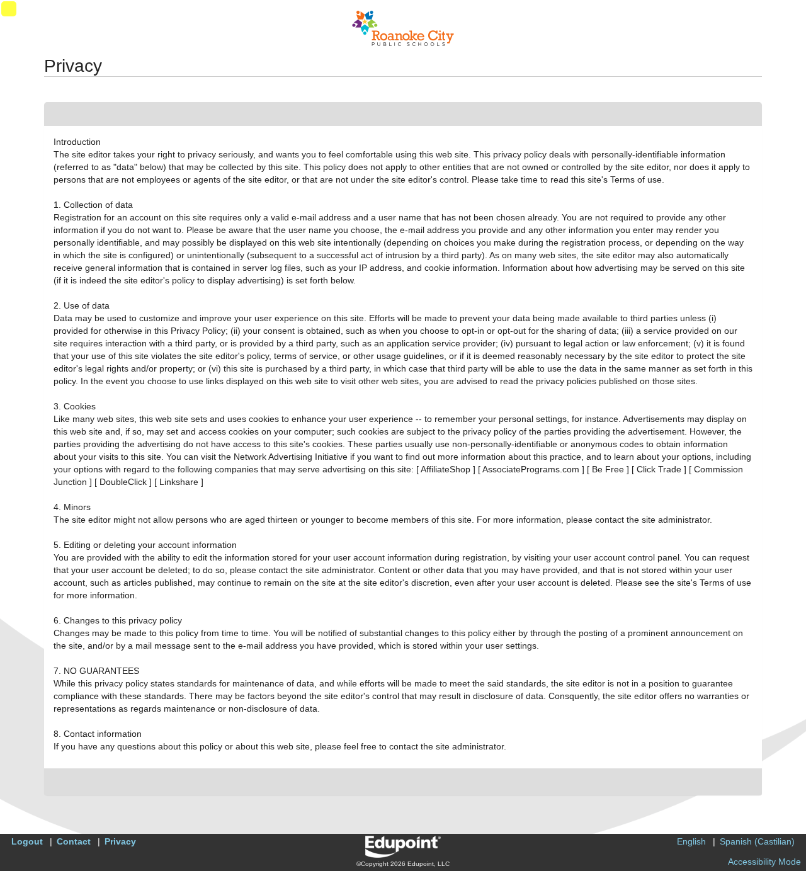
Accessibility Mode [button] (764, 862)
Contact (74, 841)
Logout (27, 841)
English (691, 841)
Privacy (120, 841)
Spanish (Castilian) (757, 841)
